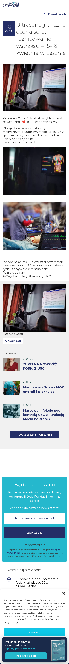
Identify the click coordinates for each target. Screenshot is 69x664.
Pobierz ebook (26, 655)
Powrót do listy (57, 14)
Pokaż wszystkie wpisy (34, 434)
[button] (63, 593)
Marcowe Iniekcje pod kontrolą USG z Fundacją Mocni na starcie (43, 415)
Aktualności (13, 341)
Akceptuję (34, 632)
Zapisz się (34, 532)
